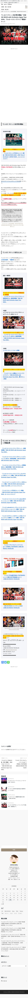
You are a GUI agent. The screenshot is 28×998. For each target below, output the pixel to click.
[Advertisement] (14, 68)
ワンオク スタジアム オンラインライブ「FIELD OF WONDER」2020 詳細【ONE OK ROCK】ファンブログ (13, 949)
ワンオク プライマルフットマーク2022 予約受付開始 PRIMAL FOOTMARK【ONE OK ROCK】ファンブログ (13, 923)
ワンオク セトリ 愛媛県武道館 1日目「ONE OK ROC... (16, 797)
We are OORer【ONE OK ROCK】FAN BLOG (14, 992)
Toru (2, 913)
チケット (6, 913)
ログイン (16, 749)
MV (2, 911)
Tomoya (21, 911)
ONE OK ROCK (8, 911)
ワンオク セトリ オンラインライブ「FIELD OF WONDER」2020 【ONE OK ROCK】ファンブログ (13, 936)
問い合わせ (4, 981)
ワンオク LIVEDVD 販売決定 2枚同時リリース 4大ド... (17, 789)
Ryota (13, 911)
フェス (11, 913)
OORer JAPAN (12, 23)
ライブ (15, 913)
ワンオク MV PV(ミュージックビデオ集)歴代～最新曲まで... (17, 805)
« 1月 (2, 904)
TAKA (17, 911)
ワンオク (20, 913)
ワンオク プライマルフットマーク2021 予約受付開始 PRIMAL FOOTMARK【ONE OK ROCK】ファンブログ (13, 930)
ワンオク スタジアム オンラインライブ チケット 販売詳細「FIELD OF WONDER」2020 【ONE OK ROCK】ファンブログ (13, 942)
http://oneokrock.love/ (11, 649)
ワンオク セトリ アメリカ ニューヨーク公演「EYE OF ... (17, 781)
